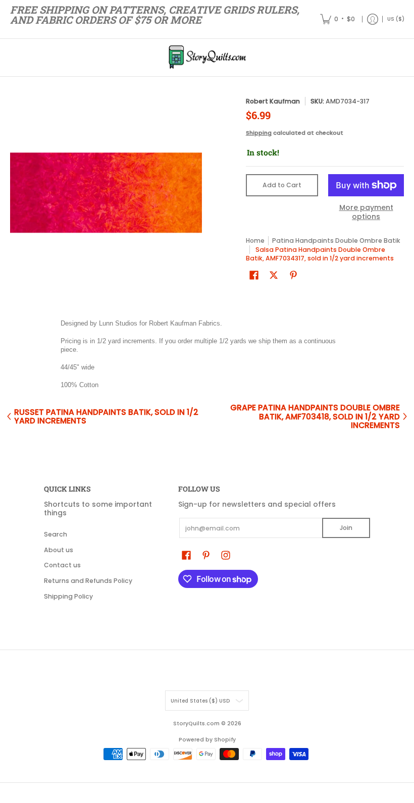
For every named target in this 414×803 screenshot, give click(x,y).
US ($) (395, 19)
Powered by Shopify (207, 739)
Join (346, 527)
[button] (254, 274)
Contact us (62, 565)
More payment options (366, 212)
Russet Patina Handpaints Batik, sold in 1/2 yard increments (106, 416)
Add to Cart (282, 185)
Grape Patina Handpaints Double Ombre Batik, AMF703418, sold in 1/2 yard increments (315, 416)
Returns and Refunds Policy (88, 580)
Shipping (259, 133)
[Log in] (373, 19)
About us (58, 550)
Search (55, 534)
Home (255, 240)
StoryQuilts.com (196, 723)
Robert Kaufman (273, 101)
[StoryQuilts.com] (207, 57)
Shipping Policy (68, 596)
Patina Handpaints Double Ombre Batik (336, 240)
